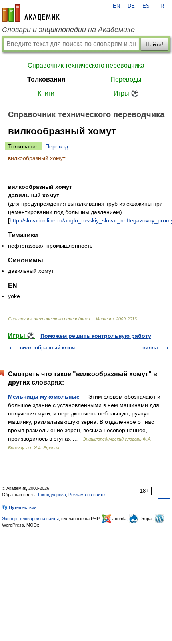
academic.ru (31, 13)
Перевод (56, 146)
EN (116, 6)
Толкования (46, 79)
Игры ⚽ (126, 93)
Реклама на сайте (86, 494)
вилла (150, 347)
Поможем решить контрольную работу (95, 336)
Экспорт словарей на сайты (30, 518)
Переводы (126, 79)
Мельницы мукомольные (44, 396)
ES (146, 6)
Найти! (154, 44)
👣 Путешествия (19, 507)
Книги (46, 93)
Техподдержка (51, 494)
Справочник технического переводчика (86, 65)
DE (131, 6)
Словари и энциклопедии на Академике (68, 30)
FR (160, 6)
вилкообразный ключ (47, 347)
